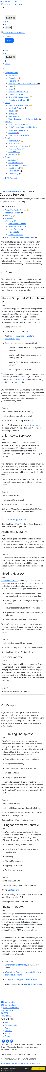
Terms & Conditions (20, 1063)
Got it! (38, 1069)
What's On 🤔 (14, 154)
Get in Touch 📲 (15, 171)
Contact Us (6, 1063)
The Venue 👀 (14, 151)
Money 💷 (12, 113)
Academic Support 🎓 (17, 108)
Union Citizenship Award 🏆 (20, 97)
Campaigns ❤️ (14, 78)
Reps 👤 (11, 89)
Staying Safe (13, 232)
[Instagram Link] (11, 1041)
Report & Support (17, 379)
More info (9, 1070)
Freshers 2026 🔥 (15, 141)
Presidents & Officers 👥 (18, 100)
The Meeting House (9, 580)
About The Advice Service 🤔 (20, 105)
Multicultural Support (17, 226)
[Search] (6, 7)
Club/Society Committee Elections (22, 127)
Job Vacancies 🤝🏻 (15, 162)
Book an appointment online (20, 519)
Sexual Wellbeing (15, 229)
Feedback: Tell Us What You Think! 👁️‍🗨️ (24, 83)
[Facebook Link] (3, 1041)
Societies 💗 (13, 132)
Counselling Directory (33, 984)
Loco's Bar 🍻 (14, 143)
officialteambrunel (11, 1007)
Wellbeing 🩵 (14, 116)
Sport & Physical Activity (18, 135)
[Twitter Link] (7, 1041)
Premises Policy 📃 (16, 149)
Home (3, 191)
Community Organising (18, 130)
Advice (8, 191)
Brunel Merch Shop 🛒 (17, 165)
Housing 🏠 (13, 111)
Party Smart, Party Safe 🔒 (19, 146)
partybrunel (8, 1010)
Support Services (15, 234)
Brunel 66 (12, 75)
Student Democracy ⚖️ (18, 91)
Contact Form (13, 890)
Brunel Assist (35, 425)
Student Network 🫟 (16, 94)
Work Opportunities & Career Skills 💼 (24, 119)
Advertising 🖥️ (14, 173)
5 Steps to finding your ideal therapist (21, 979)
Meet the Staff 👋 (15, 168)
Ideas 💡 (12, 86)
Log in (7, 63)
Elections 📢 (13, 81)
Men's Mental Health (17, 223)
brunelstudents (9, 1002)
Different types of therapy (16, 965)
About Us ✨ (13, 160)
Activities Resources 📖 (18, 124)
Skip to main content (9, 1)
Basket (9, 18)
